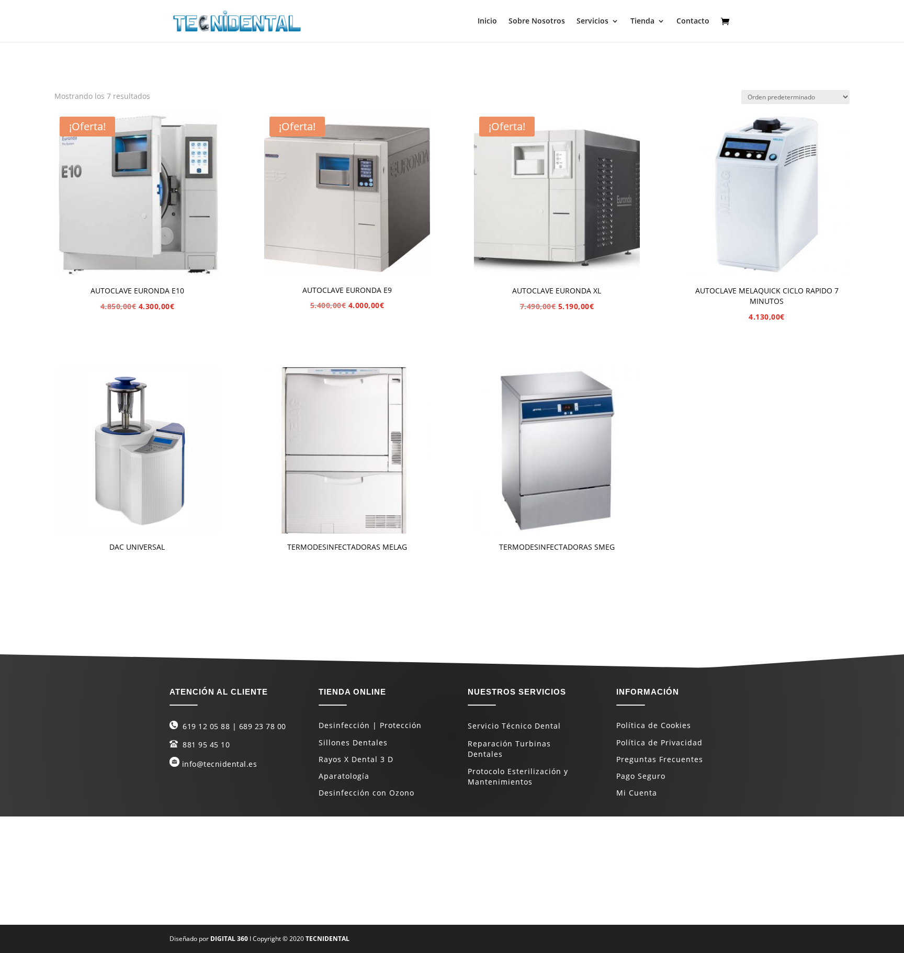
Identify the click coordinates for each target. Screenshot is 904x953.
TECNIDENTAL (327, 938)
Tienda (642, 21)
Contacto (692, 21)
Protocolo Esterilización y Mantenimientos (518, 776)
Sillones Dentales (353, 742)
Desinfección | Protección (370, 725)
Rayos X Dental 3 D (356, 759)
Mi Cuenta (636, 793)
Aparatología (344, 776)
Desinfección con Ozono (366, 793)
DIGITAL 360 (230, 938)
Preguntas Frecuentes (659, 759)
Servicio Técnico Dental (514, 726)
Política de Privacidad (659, 742)
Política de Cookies (653, 725)
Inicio (487, 21)
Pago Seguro (640, 776)
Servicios (592, 21)
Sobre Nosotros (536, 21)
